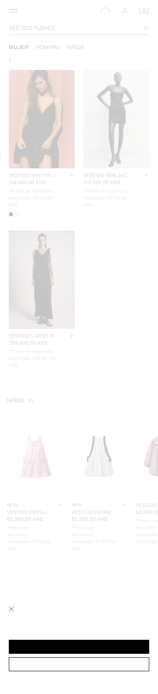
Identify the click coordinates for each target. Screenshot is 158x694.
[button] (79, 647)
